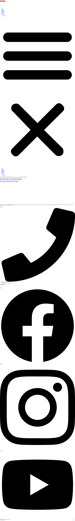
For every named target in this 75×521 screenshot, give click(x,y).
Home (2, 8)
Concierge (3, 10)
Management (3, 12)
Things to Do (3, 11)
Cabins (2, 9)
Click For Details (2, 1)
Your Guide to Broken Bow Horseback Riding (9, 181)
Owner (4, 175)
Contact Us (3, 13)
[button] (37, 92)
